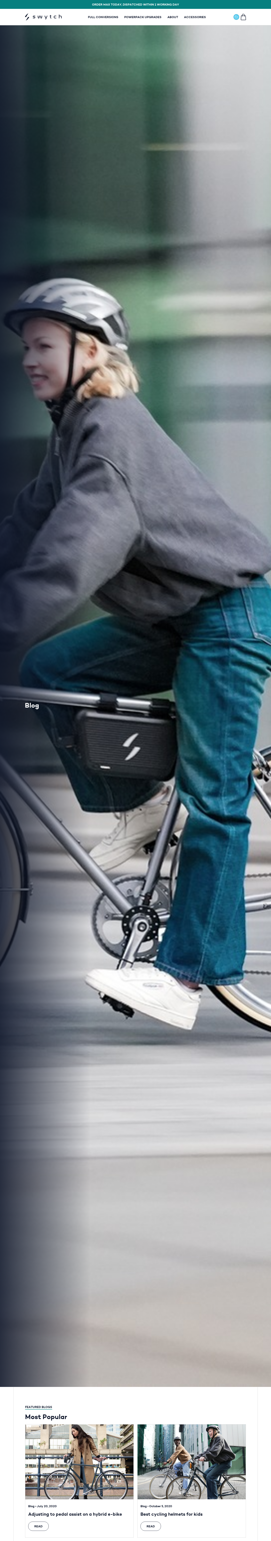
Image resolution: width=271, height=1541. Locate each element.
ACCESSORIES (195, 17)
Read (38, 1526)
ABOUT (172, 17)
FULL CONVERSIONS (103, 17)
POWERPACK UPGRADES (142, 17)
